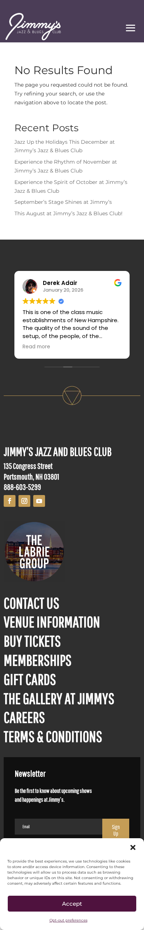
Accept (72, 903)
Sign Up (116, 830)
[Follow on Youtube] (39, 501)
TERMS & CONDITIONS (53, 736)
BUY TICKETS (32, 640)
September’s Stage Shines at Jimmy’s (63, 202)
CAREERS (24, 717)
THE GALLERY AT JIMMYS (59, 698)
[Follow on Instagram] (24, 501)
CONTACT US (31, 603)
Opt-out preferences (68, 920)
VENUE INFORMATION (52, 621)
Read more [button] (36, 347)
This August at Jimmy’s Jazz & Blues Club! (68, 213)
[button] (133, 847)
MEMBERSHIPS (38, 660)
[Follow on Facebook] (10, 501)
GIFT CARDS (30, 679)
